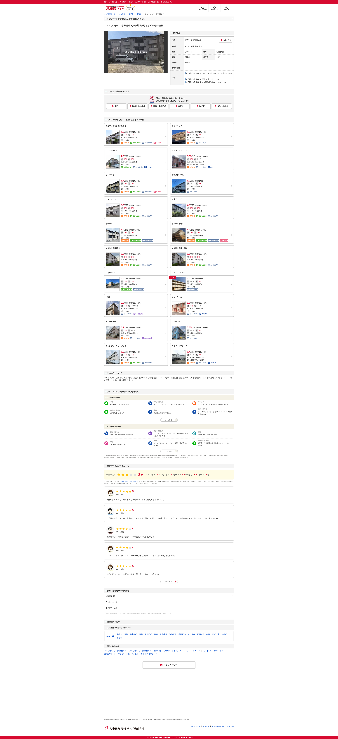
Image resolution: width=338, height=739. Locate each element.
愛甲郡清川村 (183, 634)
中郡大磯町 (222, 634)
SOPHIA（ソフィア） (150, 654)
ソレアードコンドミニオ (128, 654)
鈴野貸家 (157, 651)
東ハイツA (218, 651)
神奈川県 (122, 14)
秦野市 (131, 14)
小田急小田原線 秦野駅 (195, 73)
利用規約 (206, 726)
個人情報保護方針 (218, 726)
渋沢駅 (202, 106)
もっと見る (168, 581)
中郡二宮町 (211, 634)
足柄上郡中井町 (138, 106)
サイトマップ (195, 726)
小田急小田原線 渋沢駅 (195, 79)
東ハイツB (207, 651)
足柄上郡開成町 (197, 634)
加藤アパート (109, 654)
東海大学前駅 (223, 106)
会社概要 (230, 726)
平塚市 (119, 638)
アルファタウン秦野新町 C (115, 651)
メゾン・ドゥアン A (192, 651)
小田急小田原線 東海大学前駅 (198, 82)
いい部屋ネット (109, 14)
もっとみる (168, 420)
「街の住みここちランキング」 (130, 481)
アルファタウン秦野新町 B (140, 651)
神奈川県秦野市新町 (193, 40)
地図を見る (227, 40)
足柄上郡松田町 (159, 106)
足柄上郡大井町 (160, 634)
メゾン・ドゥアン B (172, 651)
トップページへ (170, 665)
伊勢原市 (172, 634)
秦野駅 (139, 14)
